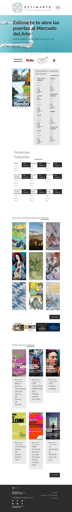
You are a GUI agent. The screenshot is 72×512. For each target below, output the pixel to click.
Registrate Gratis (23, 45)
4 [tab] (38, 54)
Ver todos (54, 317)
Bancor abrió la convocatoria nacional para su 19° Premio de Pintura (19, 394)
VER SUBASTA (38, 91)
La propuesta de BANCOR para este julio (53, 453)
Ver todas (54, 475)
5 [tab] (40, 54)
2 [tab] (33, 54)
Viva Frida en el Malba (52, 386)
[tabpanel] (36, 34)
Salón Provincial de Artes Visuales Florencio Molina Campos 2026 (36, 455)
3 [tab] (22, 107)
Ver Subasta (26, 164)
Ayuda (55, 492)
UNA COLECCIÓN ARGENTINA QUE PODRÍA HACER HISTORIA (36, 391)
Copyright (54, 498)
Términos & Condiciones (49, 495)
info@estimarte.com (19, 497)
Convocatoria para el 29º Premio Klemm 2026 (19, 453)
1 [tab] (31, 54)
